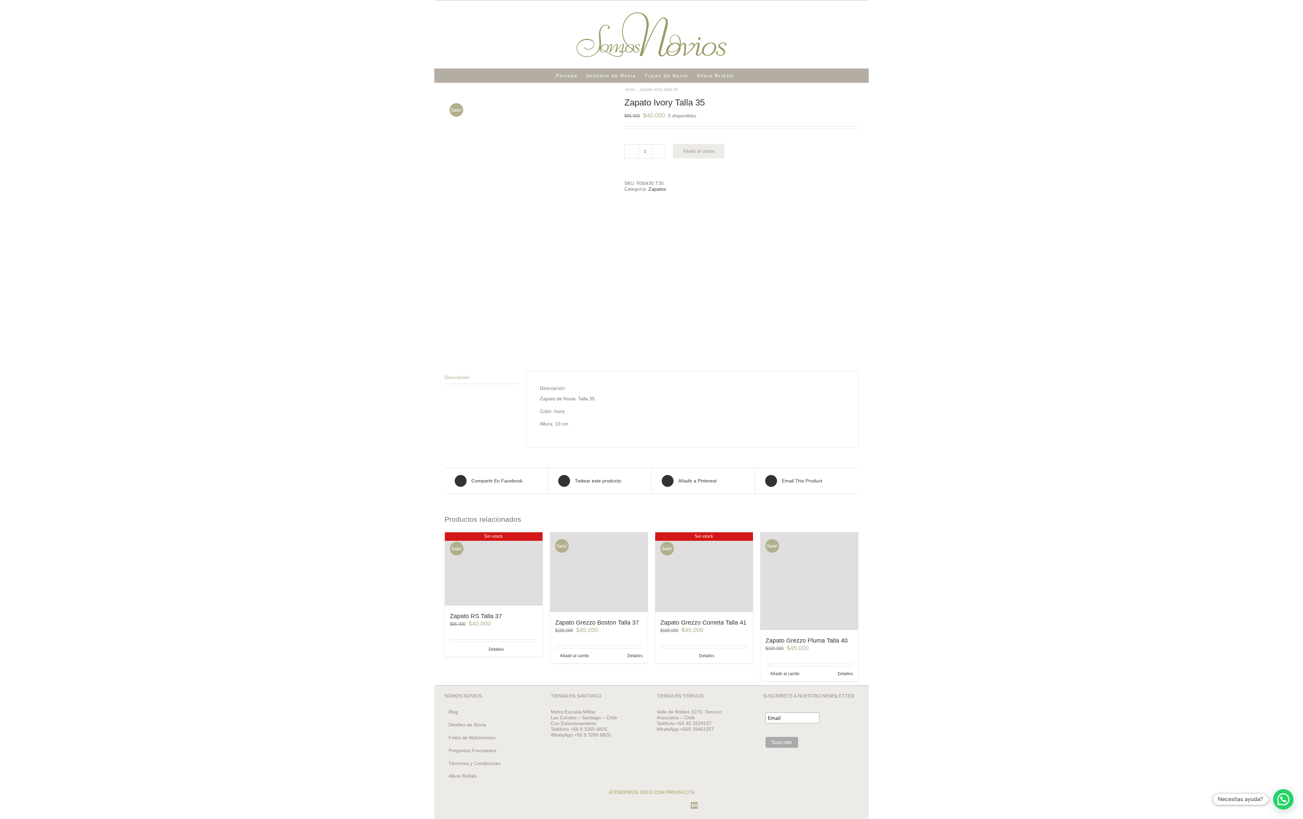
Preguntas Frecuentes (472, 750)
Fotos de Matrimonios (472, 737)
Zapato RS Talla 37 (476, 616)
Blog (453, 712)
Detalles (496, 649)
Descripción (457, 377)
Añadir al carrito (699, 151)
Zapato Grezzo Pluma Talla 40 (807, 640)
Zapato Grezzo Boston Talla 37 (597, 622)
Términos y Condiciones (475, 763)
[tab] (482, 377)
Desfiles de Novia (467, 724)
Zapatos (657, 189)
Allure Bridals (463, 776)
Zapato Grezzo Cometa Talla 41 (703, 622)
